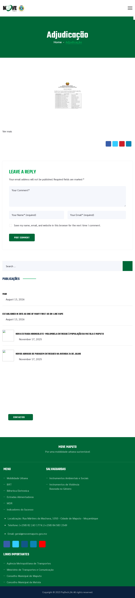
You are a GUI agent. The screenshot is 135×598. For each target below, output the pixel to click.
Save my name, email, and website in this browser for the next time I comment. (57, 225)
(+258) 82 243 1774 (30, 525)
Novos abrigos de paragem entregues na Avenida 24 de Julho (48, 354)
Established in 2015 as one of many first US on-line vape (32, 314)
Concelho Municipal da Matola (24, 582)
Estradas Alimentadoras (20, 497)
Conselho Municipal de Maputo (24, 576)
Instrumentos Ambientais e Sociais (68, 478)
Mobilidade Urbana (17, 478)
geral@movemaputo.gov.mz (67, 405)
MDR (9, 503)
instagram (24, 544)
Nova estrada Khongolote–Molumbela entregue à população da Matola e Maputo (60, 334)
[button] (20, 417)
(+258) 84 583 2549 (55, 525)
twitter (15, 544)
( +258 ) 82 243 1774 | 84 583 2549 (67, 398)
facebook (6, 544)
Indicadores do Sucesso (20, 509)
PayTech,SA (66, 592)
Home (57, 42)
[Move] (14, 8)
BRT (9, 484)
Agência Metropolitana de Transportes (29, 563)
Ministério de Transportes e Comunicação (30, 569)
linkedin (33, 544)
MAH (4, 294)
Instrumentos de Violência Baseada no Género (64, 486)
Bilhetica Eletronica (18, 490)
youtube (42, 544)
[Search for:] (67, 266)
